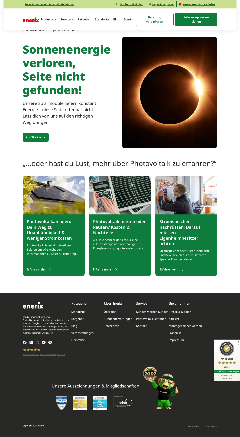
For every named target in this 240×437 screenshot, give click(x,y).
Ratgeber (84, 19)
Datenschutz (194, 426)
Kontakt (141, 326)
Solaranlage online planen (196, 19)
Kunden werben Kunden (152, 312)
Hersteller (78, 340)
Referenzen (111, 326)
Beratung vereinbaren (154, 19)
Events (128, 19)
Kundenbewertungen (118, 319)
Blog (116, 19)
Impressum (176, 340)
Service (66, 19)
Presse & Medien (180, 312)
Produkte (47, 19)
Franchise (175, 333)
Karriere (174, 319)
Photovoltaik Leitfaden (151, 319)
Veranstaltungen (82, 333)
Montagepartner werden (185, 326)
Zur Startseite (36, 137)
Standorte (102, 19)
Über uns (110, 312)
